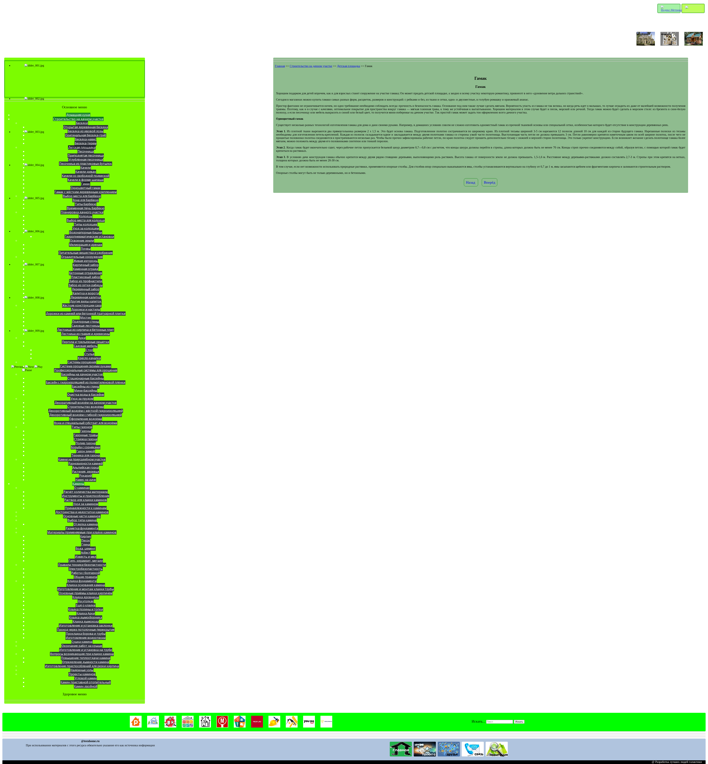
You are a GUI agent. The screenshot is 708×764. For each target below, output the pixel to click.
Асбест (85, 553)
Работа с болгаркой (85, 573)
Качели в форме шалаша (85, 180)
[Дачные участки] (693, 44)
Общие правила (85, 577)
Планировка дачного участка (82, 212)
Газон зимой (85, 451)
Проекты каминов (82, 674)
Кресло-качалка (89, 358)
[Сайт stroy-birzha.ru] (292, 726)
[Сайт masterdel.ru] (188, 726)
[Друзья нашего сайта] (449, 755)
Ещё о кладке (85, 605)
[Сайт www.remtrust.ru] (274, 726)
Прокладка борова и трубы (85, 634)
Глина (85, 544)
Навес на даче (85, 480)
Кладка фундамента (81, 581)
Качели (85, 168)
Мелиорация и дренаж (85, 245)
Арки (82, 338)
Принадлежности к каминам (85, 508)
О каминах (82, 488)
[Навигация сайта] (497, 755)
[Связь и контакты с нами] (473, 755)
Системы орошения (82, 362)
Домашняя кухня (78, 115)
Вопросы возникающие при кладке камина (82, 654)
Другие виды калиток (85, 301)
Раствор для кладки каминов (85, 500)
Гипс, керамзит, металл (86, 561)
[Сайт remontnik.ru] (136, 726)
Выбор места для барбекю (82, 196)
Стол (89, 350)
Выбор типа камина (81, 520)
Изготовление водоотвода (85, 638)
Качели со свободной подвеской (85, 176)
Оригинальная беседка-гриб (85, 135)
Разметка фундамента (82, 528)
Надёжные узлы (81, 670)
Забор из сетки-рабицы (86, 285)
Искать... (478, 721)
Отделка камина (86, 524)
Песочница (86, 151)
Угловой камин (85, 678)
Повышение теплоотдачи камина (85, 658)
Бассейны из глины (85, 386)
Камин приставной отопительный (85, 682)
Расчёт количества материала (85, 492)
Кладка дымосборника (85, 617)
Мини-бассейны (85, 390)
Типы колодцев (85, 224)
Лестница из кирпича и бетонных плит (85, 330)
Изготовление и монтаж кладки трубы (85, 589)
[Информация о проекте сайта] (425, 755)
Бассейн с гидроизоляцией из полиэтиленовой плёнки (85, 382)
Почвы (86, 249)
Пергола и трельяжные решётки (85, 342)
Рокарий (85, 476)
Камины (78, 484)
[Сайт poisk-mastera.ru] (222, 726)
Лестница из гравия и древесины (85, 334)
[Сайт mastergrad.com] (205, 726)
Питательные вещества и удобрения (85, 253)
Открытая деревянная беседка (85, 127)
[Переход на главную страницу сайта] (401, 755)
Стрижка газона (85, 439)
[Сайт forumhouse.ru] (153, 726)
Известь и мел (85, 557)
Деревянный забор (85, 289)
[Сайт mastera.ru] (170, 726)
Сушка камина (82, 642)
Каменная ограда (85, 269)
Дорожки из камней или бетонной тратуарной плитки (85, 313)
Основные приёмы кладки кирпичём (85, 593)
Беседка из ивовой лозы (85, 131)
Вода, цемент (86, 548)
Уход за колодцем (85, 228)
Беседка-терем (85, 143)
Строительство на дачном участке (78, 119)
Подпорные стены (85, 322)
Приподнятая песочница (86, 155)
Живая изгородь (86, 261)
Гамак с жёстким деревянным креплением (86, 192)
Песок (85, 540)
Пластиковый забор (85, 277)
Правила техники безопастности (82, 565)
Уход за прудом (82, 399)
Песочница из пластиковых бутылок (85, 164)
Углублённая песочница (85, 159)
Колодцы (85, 216)
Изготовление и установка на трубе (85, 650)
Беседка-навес (85, 139)
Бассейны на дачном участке (82, 374)
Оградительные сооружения (82, 257)
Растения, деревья (85, 471)
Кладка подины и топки (85, 609)
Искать (519, 721)
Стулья (89, 354)
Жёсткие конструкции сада (81, 305)
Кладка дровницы (85, 597)
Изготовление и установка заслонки (85, 625)
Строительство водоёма (85, 407)
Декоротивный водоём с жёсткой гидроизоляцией (85, 411)
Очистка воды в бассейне (85, 394)
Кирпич (85, 536)
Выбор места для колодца (86, 220)
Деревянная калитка (86, 297)
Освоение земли (82, 241)
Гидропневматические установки (89, 236)
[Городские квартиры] (669, 44)
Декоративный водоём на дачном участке (86, 403)
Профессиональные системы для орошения (85, 370)
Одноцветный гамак (86, 188)
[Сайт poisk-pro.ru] (240, 726)
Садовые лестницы (86, 326)
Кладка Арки (86, 613)
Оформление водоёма (85, 419)
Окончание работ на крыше (82, 646)
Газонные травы (86, 435)
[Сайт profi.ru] (257, 726)
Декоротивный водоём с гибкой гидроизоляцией (85, 415)
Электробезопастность (86, 569)
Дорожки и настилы (85, 309)
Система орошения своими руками (85, 366)
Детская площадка (82, 147)
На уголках (85, 601)
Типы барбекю (85, 204)
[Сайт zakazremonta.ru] (326, 726)
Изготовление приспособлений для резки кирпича (82, 666)
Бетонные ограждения (85, 273)
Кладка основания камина (86, 585)
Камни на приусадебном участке (81, 459)
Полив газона (86, 443)
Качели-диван (85, 172)
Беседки (82, 123)
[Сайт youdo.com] (309, 726)
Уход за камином (85, 504)
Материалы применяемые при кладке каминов (81, 532)
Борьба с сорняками (85, 447)
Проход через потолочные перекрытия (85, 630)
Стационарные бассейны (85, 378)
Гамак (85, 184)
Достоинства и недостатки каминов (81, 512)
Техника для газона (85, 455)
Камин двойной (85, 686)
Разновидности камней (85, 463)
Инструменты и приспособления (85, 496)
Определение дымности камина (85, 662)
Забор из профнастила (85, 281)
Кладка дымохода (86, 621)
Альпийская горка (86, 467)
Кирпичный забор (86, 265)
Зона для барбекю (85, 200)
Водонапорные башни (85, 232)
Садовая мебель (85, 346)
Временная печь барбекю (85, 208)
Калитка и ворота (86, 293)
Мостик (85, 318)
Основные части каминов (81, 516)
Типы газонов (82, 427)
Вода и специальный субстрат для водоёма (85, 423)
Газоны (85, 431)
